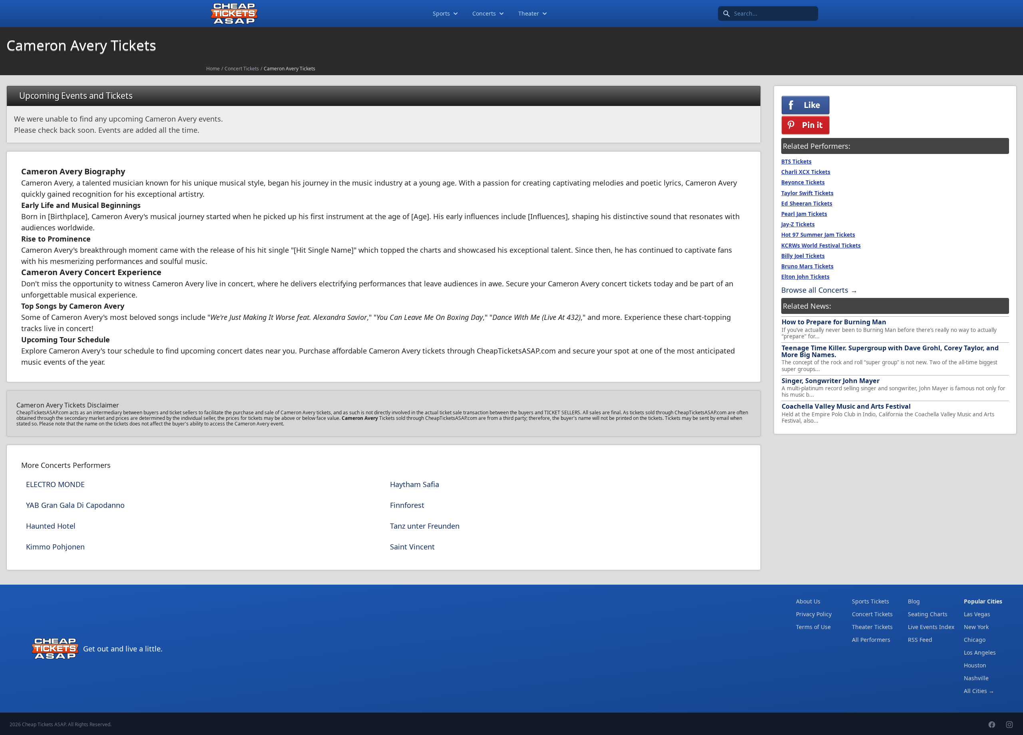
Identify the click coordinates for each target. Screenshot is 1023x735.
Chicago (974, 639)
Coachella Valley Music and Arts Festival (846, 406)
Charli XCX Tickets (805, 172)
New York (976, 627)
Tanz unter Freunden (425, 526)
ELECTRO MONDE (55, 484)
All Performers (871, 639)
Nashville (976, 678)
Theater (528, 13)
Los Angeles (980, 652)
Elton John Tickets (805, 276)
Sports (441, 13)
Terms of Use (813, 627)
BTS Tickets (796, 161)
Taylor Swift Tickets (807, 193)
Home (213, 68)
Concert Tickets (242, 68)
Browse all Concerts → (819, 290)
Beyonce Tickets (803, 182)
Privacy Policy (814, 614)
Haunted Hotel (51, 526)
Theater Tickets (872, 627)
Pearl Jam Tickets (804, 214)
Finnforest (407, 505)
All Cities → (979, 691)
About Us (808, 601)
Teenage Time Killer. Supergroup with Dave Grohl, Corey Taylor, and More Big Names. (890, 351)
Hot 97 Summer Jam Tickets (818, 234)
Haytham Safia (414, 484)
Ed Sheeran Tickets (806, 203)
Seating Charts (927, 614)
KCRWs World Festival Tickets (821, 245)
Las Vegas (977, 614)
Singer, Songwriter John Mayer (831, 380)
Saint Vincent (412, 546)
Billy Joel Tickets (803, 256)
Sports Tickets (870, 601)
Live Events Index (931, 627)
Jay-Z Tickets (798, 224)
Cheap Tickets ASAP (44, 724)
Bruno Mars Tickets (807, 266)
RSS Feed (920, 639)
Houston (975, 665)
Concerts (484, 13)
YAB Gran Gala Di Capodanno (75, 505)
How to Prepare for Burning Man (834, 322)
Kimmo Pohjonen (55, 546)
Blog (914, 601)
